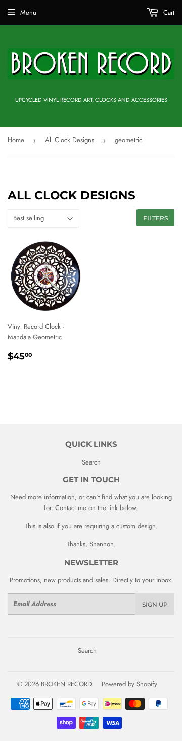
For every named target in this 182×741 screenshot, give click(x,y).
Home (16, 140)
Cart (167, 12)
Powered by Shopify (129, 684)
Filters (155, 218)
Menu (28, 12)
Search (91, 462)
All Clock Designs (69, 140)
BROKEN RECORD (66, 684)
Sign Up (155, 604)
